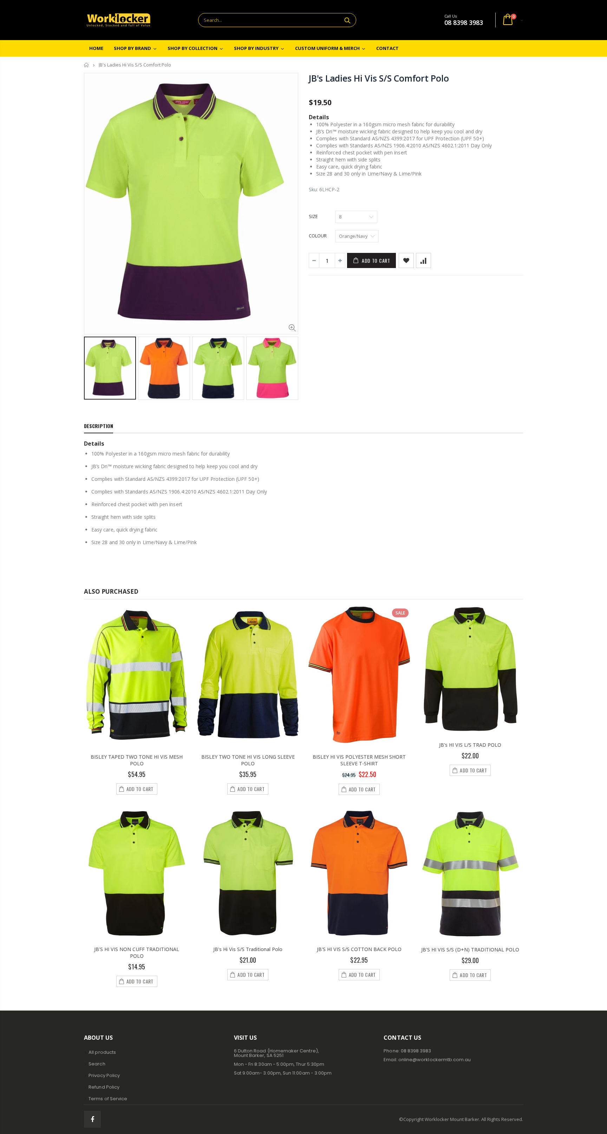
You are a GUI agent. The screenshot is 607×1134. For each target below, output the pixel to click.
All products (102, 1052)
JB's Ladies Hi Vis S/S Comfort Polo (379, 78)
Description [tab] (98, 425)
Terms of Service (108, 1098)
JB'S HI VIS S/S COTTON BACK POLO (359, 949)
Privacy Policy (104, 1075)
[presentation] (91, 364)
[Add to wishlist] (406, 260)
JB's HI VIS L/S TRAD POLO (470, 744)
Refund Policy (104, 1087)
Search (347, 20)
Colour (318, 235)
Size (313, 216)
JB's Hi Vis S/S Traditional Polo (247, 949)
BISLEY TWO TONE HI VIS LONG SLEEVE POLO (248, 760)
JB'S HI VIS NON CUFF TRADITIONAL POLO (136, 952)
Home (86, 65)
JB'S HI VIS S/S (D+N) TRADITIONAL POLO (470, 949)
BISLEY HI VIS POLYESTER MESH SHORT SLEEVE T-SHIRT (359, 760)
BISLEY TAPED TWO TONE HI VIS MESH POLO (137, 760)
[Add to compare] (423, 260)
